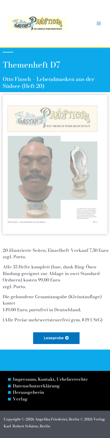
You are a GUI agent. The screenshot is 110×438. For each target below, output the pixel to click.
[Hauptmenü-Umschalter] (99, 24)
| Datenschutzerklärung (35, 386)
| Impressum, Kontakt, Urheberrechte (49, 379)
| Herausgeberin (27, 392)
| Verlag (19, 399)
